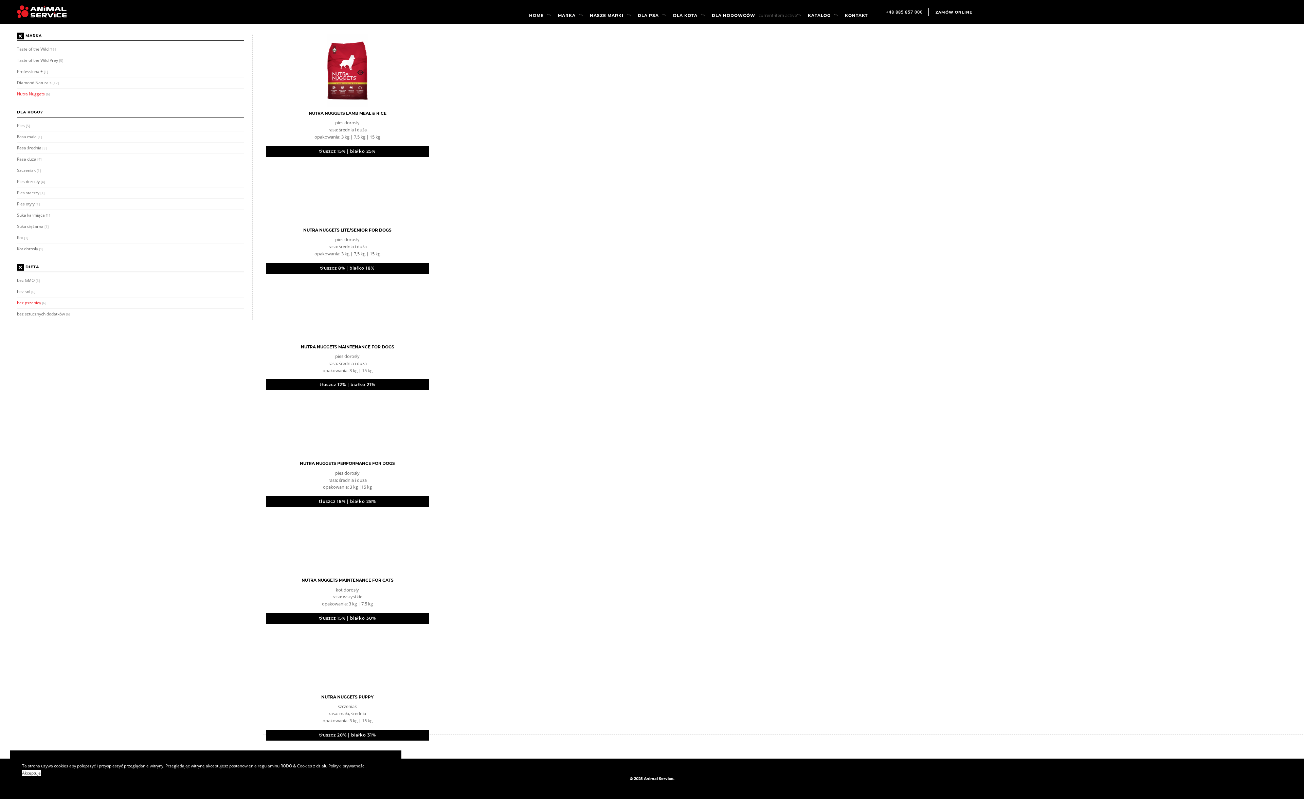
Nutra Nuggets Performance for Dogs (347, 463)
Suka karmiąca (33, 215)
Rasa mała (29, 137)
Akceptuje (31, 773)
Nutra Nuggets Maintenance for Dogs (347, 346)
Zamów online (954, 12)
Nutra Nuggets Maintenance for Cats (348, 580)
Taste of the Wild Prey (40, 60)
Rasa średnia (32, 148)
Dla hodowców (733, 16)
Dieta (32, 267)
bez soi (26, 291)
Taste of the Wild (36, 49)
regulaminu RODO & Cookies (285, 766)
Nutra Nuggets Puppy (347, 697)
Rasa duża (29, 159)
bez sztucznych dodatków (43, 314)
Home (536, 16)
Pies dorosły (31, 181)
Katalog (819, 16)
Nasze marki (606, 16)
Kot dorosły (30, 249)
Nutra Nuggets (33, 94)
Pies (23, 125)
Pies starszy (30, 193)
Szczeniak (29, 170)
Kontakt (856, 16)
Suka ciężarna (33, 226)
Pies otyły (28, 204)
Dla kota (685, 16)
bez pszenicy (31, 303)
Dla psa (648, 16)
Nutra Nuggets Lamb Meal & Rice (347, 113)
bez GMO (28, 280)
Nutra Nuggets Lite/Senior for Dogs (347, 230)
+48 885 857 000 (904, 12)
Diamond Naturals (38, 83)
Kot (22, 237)
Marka (567, 16)
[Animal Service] (37, 11)
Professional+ (32, 71)
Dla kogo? (30, 112)
